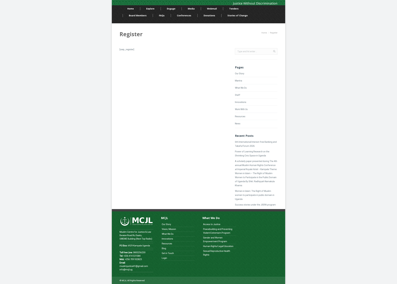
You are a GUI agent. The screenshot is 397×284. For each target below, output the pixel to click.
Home (264, 33)
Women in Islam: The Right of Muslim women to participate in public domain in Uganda (254, 195)
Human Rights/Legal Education (218, 246)
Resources (240, 116)
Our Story (239, 73)
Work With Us (241, 109)
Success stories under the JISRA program (255, 204)
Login (164, 258)
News (237, 123)
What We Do (241, 88)
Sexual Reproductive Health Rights (216, 253)
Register (166, 263)
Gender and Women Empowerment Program (215, 239)
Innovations (240, 102)
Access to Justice (211, 224)
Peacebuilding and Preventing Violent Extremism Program (217, 231)
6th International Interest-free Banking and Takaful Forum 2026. (256, 144)
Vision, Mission (169, 229)
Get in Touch (168, 253)
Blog (164, 248)
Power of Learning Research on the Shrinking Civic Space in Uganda (252, 153)
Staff (237, 95)
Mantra (238, 80)
